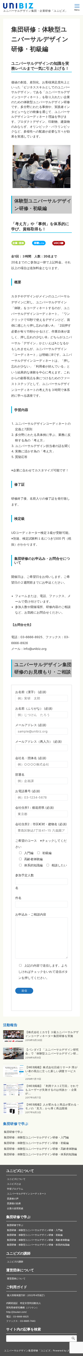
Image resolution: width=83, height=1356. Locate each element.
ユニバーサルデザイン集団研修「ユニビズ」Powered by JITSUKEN (41, 1350)
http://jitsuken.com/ (16, 1312)
